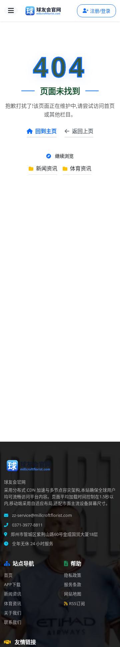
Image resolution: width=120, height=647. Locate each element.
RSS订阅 (77, 603)
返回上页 (82, 131)
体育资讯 (80, 168)
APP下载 (12, 584)
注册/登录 (100, 11)
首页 (8, 575)
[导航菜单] (11, 10)
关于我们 (12, 613)
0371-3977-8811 (27, 525)
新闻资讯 (46, 168)
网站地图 (72, 594)
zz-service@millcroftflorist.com (41, 515)
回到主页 (46, 131)
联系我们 (12, 622)
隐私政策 (72, 575)
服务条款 (72, 584)
